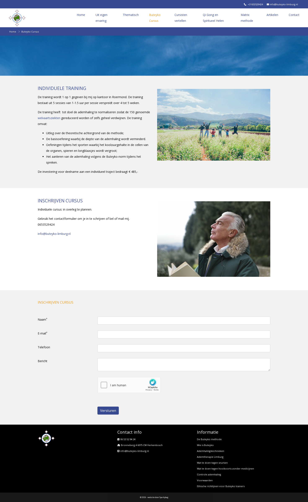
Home (81, 15)
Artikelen (272, 15)
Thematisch (131, 15)
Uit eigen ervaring (101, 18)
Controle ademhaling (209, 474)
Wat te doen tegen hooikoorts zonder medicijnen (225, 468)
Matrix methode (247, 18)
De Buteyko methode (209, 439)
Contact (294, 15)
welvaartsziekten (49, 118)
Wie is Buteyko (205, 445)
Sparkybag (163, 497)
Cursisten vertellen (181, 18)
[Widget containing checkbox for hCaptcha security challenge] (129, 385)
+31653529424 (255, 4)
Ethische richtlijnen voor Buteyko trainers (221, 486)
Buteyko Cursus (154, 18)
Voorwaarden (205, 480)
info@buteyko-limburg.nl (283, 4)
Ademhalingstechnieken (210, 451)
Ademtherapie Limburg (210, 456)
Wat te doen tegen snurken (212, 462)
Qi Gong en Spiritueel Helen (213, 18)
